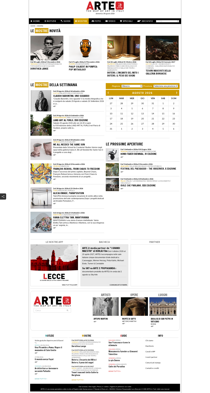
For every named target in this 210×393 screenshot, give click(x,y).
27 (111, 103)
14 (153, 113)
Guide (67, 21)
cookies (106, 386)
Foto (98, 21)
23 (173, 118)
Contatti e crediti (152, 368)
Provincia (147, 86)
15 (163, 113)
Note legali (92, 386)
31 (153, 103)
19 (132, 118)
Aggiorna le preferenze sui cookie (120, 386)
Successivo (176, 92)
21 (153, 118)
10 (111, 113)
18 (121, 118)
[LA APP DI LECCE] (54, 285)
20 (142, 118)
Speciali (128, 21)
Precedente (108, 92)
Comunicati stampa (152, 363)
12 (132, 113)
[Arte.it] (105, 6)
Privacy (99, 386)
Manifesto (149, 346)
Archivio (147, 21)
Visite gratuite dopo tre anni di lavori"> (49, 345)
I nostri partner (151, 357)
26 (132, 123)
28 (121, 103)
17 (111, 118)
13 (142, 113)
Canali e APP (150, 352)
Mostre (82, 21)
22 (163, 118)
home (32, 26)
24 (111, 123)
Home (36, 21)
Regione (116, 86)
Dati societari (83, 386)
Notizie (51, 21)
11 (121, 113)
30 (142, 103)
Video (111, 21)
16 (173, 113)
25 (121, 123)
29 (132, 103)
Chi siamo (149, 340)
